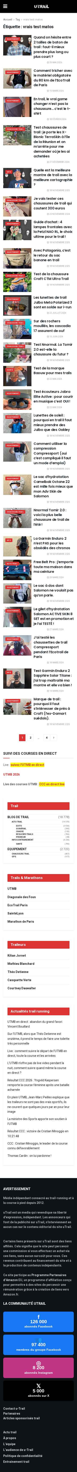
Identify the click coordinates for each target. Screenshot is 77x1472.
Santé (10, 370)
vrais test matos (33, 20)
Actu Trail (12, 563)
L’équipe (9, 1444)
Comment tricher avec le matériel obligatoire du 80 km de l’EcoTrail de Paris (53, 78)
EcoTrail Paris (17, 905)
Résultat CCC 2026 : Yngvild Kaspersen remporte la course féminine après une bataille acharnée (38, 1085)
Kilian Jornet (16, 955)
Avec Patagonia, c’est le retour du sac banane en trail (52, 255)
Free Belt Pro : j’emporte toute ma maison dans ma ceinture (54, 566)
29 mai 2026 (55, 62)
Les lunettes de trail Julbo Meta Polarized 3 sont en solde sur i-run (53, 302)
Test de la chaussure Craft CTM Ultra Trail (51, 276)
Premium (21, 837)
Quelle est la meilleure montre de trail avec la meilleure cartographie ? (53, 177)
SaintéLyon (15, 913)
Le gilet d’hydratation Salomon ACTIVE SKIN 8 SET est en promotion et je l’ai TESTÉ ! (54, 616)
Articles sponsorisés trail (21, 1418)
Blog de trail (18, 817)
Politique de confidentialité (22, 1456)
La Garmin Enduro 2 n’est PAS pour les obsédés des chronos (52, 543)
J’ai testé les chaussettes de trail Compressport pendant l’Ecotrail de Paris (51, 647)
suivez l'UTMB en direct (27, 765)
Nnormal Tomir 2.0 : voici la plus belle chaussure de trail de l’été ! (51, 517)
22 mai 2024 (55, 379)
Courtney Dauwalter (21, 988)
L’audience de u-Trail (18, 1450)
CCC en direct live (52, 784)
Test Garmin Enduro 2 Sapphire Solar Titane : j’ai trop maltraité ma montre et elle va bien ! (53, 678)
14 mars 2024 (56, 691)
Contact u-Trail (14, 1408)
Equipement (13, 39)
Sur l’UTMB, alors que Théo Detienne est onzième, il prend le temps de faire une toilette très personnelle (38, 1039)
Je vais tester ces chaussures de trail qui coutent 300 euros (53, 203)
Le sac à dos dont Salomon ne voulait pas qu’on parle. (53, 590)
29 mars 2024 (56, 577)
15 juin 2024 (56, 336)
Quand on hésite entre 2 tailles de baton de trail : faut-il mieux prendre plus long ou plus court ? (52, 47)
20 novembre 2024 (59, 214)
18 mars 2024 (56, 662)
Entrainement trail (16, 1462)
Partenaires (11, 1413)
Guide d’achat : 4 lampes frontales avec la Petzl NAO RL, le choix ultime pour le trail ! (53, 229)
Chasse (20, 832)
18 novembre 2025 (59, 190)
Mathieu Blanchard (20, 964)
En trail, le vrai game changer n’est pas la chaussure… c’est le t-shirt (52, 106)
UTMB (11, 889)
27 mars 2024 (56, 629)
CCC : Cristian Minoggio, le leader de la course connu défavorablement (37, 1146)
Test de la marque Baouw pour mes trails (52, 370)
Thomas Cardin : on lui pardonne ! (29, 1156)
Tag (18, 20)
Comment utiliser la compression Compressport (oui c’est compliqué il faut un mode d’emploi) (52, 453)
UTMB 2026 (11, 774)
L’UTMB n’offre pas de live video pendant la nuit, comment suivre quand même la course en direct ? (36, 1068)
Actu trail (9, 1432)
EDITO (19, 826)
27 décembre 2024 (59, 162)
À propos (9, 1438)
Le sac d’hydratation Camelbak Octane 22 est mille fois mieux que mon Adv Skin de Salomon (53, 486)
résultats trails (24, 834)
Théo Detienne (17, 972)
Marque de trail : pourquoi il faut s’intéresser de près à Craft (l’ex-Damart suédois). (52, 709)
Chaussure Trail (15, 129)
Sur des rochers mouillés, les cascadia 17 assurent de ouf (52, 326)
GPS (9, 172)
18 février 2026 (57, 119)
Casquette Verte (19, 980)
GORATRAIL (21, 829)
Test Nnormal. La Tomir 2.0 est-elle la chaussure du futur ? (53, 349)
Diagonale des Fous (21, 897)
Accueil (7, 20)
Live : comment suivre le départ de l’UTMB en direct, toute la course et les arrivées (37, 1053)
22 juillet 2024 (57, 313)
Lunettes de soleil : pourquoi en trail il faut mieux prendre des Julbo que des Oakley (53, 422)
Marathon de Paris (20, 921)
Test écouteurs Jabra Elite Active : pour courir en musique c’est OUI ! (53, 396)
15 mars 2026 (56, 90)
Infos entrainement (22, 840)
